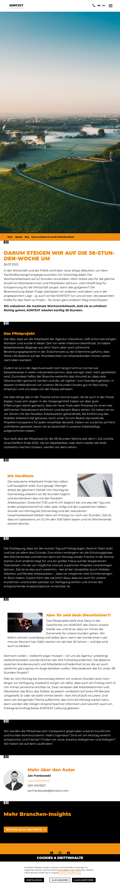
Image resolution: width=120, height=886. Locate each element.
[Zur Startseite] (16, 6)
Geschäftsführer (39, 780)
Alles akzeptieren (84, 880)
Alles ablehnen (60, 880)
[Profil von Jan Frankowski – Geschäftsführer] (13, 780)
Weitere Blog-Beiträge (24, 829)
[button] (110, 5)
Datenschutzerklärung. (69, 873)
